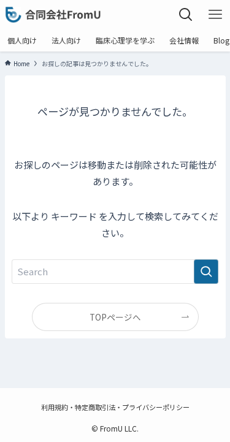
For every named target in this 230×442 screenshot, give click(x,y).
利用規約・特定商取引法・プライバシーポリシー (115, 407)
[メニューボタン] (215, 14)
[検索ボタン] (186, 14)
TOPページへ (115, 317)
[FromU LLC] (53, 14)
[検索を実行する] (206, 271)
